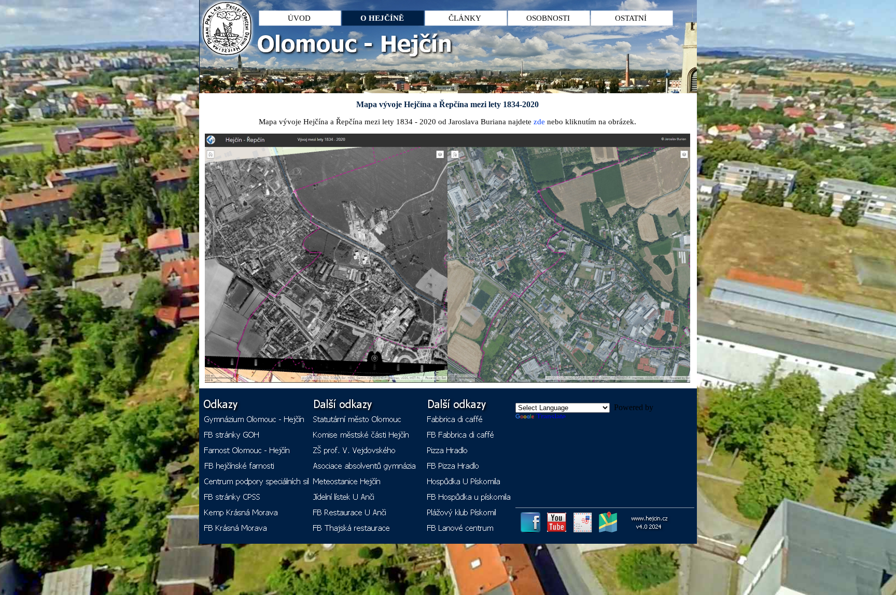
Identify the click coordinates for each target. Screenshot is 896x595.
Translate (551, 416)
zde (539, 122)
